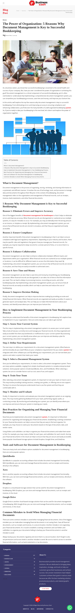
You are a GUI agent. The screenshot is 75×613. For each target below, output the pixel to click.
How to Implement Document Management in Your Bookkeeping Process (26, 170)
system (68, 108)
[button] (69, 607)
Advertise (40, 609)
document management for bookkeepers (38, 215)
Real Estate (19, 574)
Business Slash (19, 558)
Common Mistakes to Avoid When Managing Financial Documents (24, 177)
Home (17, 10)
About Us (26, 609)
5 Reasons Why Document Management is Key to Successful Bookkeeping (26, 168)
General (19, 568)
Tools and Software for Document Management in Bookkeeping (23, 174)
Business (24, 10)
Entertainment (19, 565)
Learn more (45, 588)
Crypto (19, 561)
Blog (32, 609)
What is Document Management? (14, 165)
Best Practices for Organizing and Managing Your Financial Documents (25, 172)
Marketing (19, 571)
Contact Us (49, 609)
